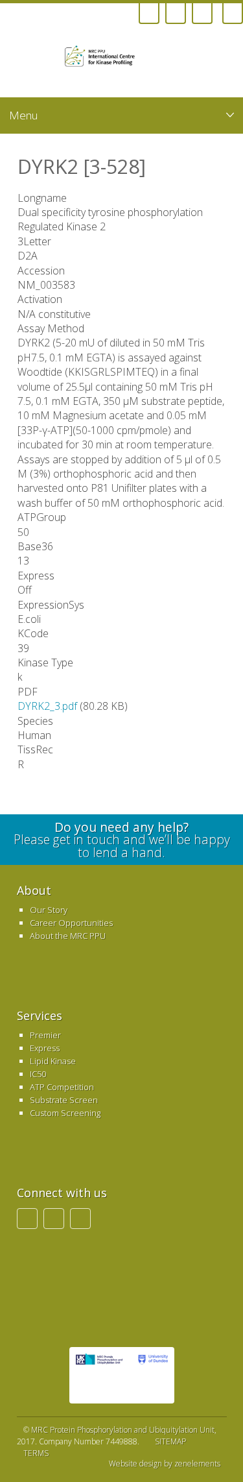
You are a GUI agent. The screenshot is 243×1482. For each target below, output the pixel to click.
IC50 (38, 1074)
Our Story (48, 910)
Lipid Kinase (53, 1061)
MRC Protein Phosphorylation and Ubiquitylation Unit (122, 1429)
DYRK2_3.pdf (47, 706)
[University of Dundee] (104, 58)
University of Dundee (151, 1375)
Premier (45, 1035)
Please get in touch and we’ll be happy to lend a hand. (122, 839)
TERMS (36, 1453)
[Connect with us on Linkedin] (175, 13)
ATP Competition (62, 1087)
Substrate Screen (64, 1100)
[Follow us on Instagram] (149, 13)
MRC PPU (99, 1375)
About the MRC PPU (68, 935)
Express (45, 1048)
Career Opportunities (71, 923)
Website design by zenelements (164, 1464)
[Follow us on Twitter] (202, 13)
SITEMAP (170, 1441)
